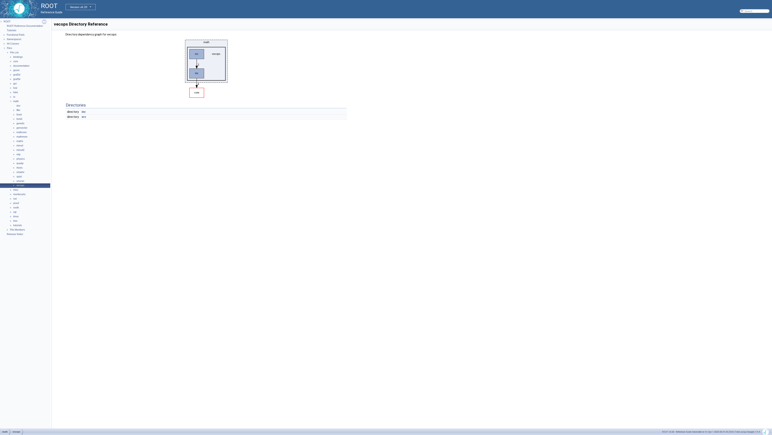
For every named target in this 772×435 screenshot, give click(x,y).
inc (84, 111)
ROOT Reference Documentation (25, 26)
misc (15, 189)
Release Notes (15, 234)
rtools (19, 167)
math (16, 101)
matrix (19, 141)
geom (16, 70)
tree (15, 221)
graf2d (16, 74)
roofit (16, 207)
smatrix (20, 172)
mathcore (21, 132)
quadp (20, 163)
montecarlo (19, 194)
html (15, 92)
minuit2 (20, 150)
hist (15, 88)
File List (14, 52)
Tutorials (11, 30)
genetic (20, 123)
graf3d (16, 79)
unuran (20, 181)
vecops (20, 185)
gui (15, 83)
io (14, 96)
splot (19, 176)
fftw (18, 110)
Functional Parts (16, 34)
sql (14, 212)
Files (9, 48)
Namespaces (14, 39)
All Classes (13, 43)
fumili (19, 119)
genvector (21, 127)
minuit (19, 145)
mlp (18, 154)
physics (20, 158)
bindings (18, 57)
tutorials (17, 225)
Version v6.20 (78, 7)
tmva (15, 216)
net (15, 198)
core (15, 61)
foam (19, 114)
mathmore (22, 136)
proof (16, 203)
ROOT (7, 21)
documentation (21, 65)
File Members (17, 229)
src (84, 116)
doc (18, 105)
